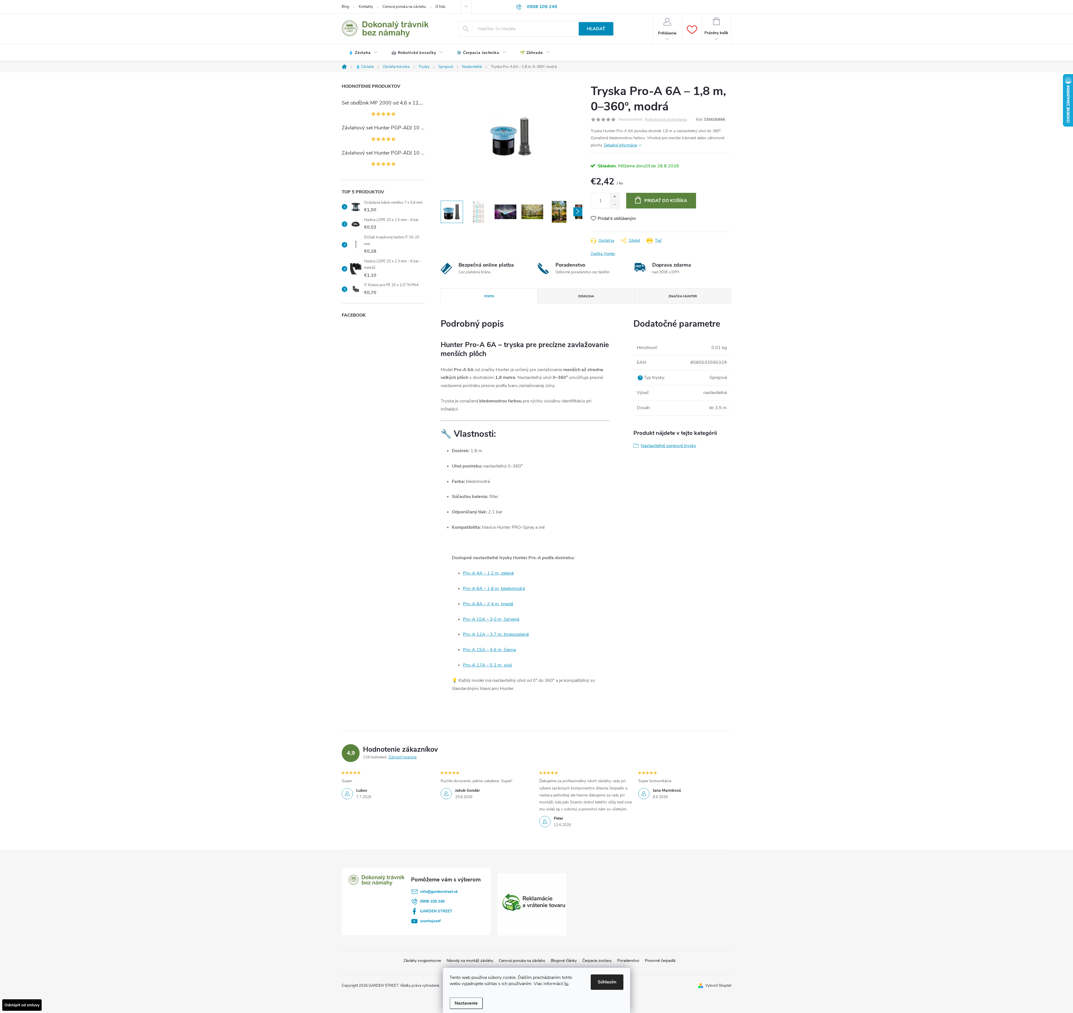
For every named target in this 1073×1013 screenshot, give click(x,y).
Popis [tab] (489, 296)
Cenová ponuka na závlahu (404, 6)
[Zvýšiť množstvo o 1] (614, 197)
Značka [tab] (682, 296)
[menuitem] (363, 52)
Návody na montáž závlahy (470, 960)
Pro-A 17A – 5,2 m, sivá (487, 665)
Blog (345, 6)
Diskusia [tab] (586, 296)
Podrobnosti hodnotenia (666, 119)
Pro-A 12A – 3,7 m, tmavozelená (496, 634)
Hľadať (596, 29)
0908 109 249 (432, 901)
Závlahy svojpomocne (422, 960)
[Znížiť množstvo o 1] (614, 204)
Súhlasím (607, 982)
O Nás (440, 6)
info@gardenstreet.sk (439, 891)
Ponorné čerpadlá (660, 960)
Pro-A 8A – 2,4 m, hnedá (488, 604)
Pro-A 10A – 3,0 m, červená (491, 619)
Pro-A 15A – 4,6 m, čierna (489, 650)
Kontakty (366, 6)
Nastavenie (466, 1003)
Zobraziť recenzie (402, 757)
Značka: (603, 253)
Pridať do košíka (665, 201)
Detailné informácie (620, 145)
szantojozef (430, 921)
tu (566, 984)
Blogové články (564, 960)
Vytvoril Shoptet (718, 985)
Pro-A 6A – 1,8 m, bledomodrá (494, 588)
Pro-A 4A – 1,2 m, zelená (488, 573)
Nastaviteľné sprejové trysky (668, 446)
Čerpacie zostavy (597, 960)
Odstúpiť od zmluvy (21, 1005)
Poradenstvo (628, 960)
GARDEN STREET (436, 911)
